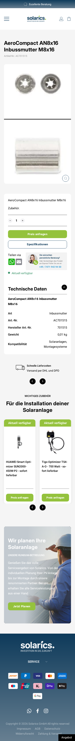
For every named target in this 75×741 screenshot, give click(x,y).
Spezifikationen (37, 244)
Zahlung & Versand (50, 733)
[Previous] (33, 381)
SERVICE (33, 662)
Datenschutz (52, 728)
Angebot (66, 737)
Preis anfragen (37, 234)
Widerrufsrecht (25, 733)
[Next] (43, 381)
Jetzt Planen (21, 606)
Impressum (24, 728)
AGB (37, 728)
